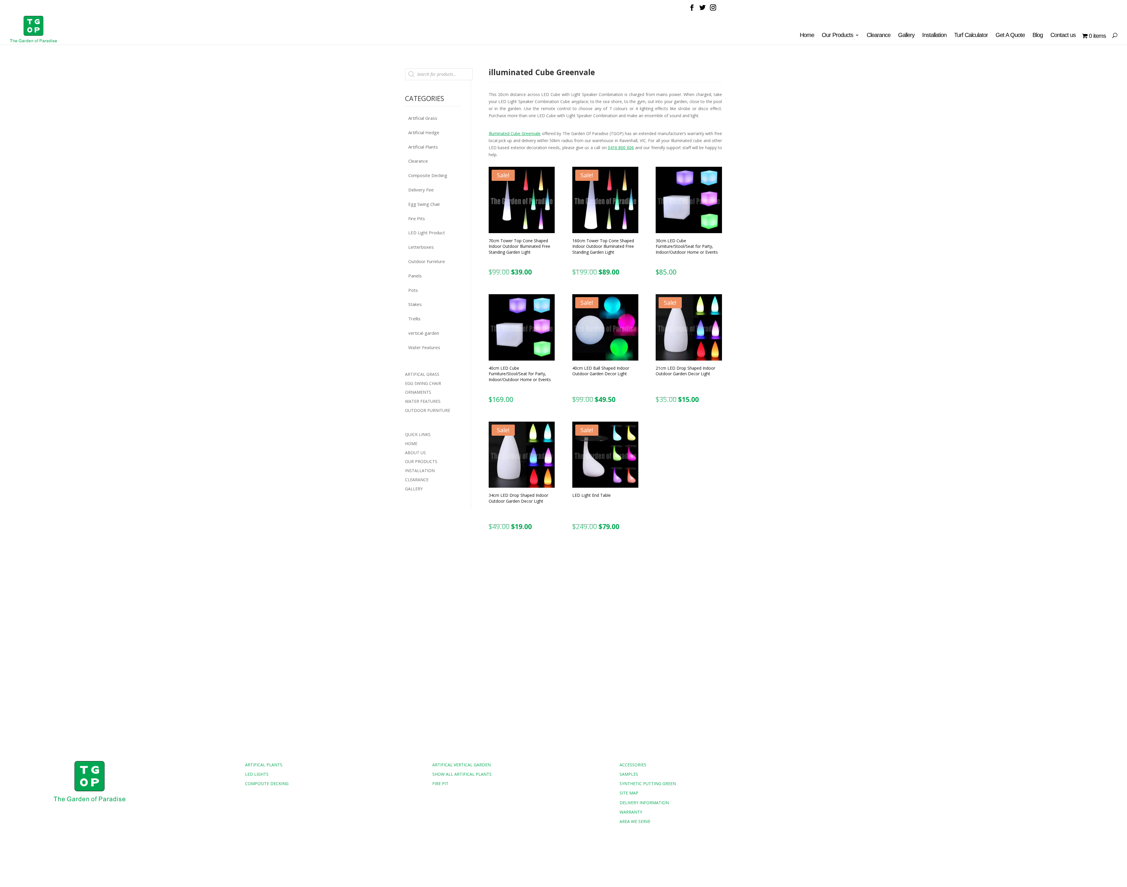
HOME (411, 443)
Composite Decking (427, 175)
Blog (1037, 35)
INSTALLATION (420, 470)
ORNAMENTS (418, 392)
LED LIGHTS (257, 774)
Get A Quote (1010, 35)
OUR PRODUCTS (421, 461)
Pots (413, 290)
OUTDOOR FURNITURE (427, 410)
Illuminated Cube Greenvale (515, 133)
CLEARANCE (416, 479)
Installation (934, 35)
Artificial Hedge (423, 132)
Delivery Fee (421, 190)
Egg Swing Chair (424, 204)
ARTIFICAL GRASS (422, 374)
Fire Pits (416, 218)
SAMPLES (629, 774)
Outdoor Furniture (426, 261)
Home (807, 35)
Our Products (837, 35)
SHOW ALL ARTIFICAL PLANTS (462, 774)
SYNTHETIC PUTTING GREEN (648, 783)
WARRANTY (631, 812)
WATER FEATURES (423, 401)
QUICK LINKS (418, 434)
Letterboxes (421, 247)
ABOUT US (415, 452)
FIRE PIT (440, 783)
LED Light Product (426, 232)
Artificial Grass (422, 118)
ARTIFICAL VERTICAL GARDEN (461, 765)
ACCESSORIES (633, 765)
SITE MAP (629, 793)
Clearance (878, 35)
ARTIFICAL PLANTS (263, 765)
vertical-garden (423, 333)
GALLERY (414, 489)
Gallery (906, 35)
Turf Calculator (971, 35)
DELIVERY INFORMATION (644, 802)
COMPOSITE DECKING (267, 783)
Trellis (414, 319)
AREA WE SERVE (635, 821)
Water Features (424, 347)
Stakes (415, 304)
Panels (415, 276)
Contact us (1063, 35)
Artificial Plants (423, 147)
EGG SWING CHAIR (423, 383)
